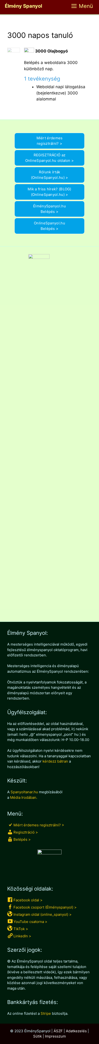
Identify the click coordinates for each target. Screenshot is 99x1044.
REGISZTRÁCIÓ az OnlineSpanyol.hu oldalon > (49, 158)
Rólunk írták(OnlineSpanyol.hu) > (49, 175)
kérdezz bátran (55, 761)
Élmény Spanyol (23, 6)
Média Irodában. (23, 797)
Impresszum (55, 1036)
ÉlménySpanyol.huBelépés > (49, 209)
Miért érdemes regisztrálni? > (50, 141)
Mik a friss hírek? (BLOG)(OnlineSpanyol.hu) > (49, 192)
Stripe (46, 1013)
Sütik (37, 1036)
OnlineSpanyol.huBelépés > (49, 226)
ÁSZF (58, 1031)
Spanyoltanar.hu (24, 792)
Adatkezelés (76, 1031)
